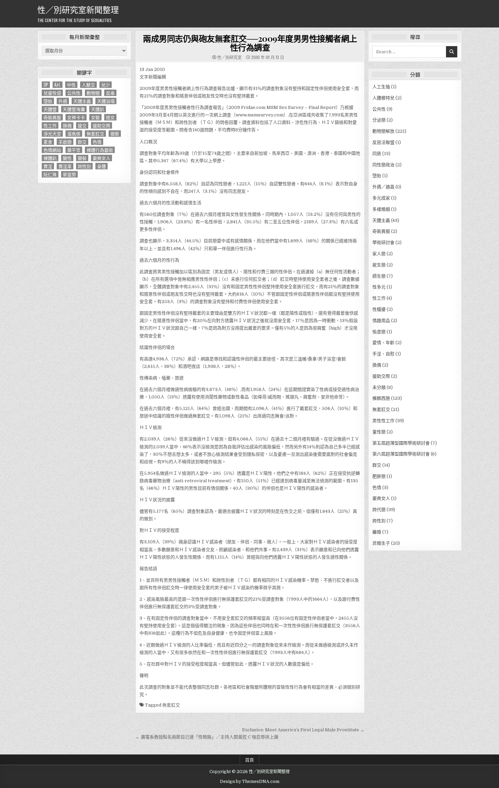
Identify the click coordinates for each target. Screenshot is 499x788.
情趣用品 (381, 320)
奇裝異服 (52, 117)
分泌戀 (379, 120)
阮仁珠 (50, 174)
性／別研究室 (229, 57)
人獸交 (88, 84)
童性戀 (379, 431)
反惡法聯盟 (383, 142)
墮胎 (47, 101)
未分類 (379, 387)
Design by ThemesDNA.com (249, 781)
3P (45, 84)
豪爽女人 (101, 158)
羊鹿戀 (65, 141)
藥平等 (73, 150)
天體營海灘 (74, 109)
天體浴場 (106, 101)
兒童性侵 (52, 93)
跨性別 (84, 166)
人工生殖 (381, 86)
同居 (376, 153)
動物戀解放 (383, 131)
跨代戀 (379, 509)
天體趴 (97, 109)
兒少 (105, 84)
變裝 (82, 158)
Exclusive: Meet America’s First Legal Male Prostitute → (303, 729)
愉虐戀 (379, 331)
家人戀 (379, 253)
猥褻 (114, 133)
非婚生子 (381, 543)
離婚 (376, 531)
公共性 (73, 93)
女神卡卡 (76, 117)
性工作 (50, 125)
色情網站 (52, 150)
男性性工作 (383, 420)
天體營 (50, 109)
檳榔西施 (381, 398)
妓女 (110, 117)
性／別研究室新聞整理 (78, 9)
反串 (110, 93)
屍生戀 (379, 264)
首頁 (249, 759)
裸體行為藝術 (100, 150)
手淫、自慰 (383, 353)
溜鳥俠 (73, 133)
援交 (82, 125)
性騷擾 (379, 309)
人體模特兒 (383, 97)
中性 (71, 84)
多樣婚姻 (381, 209)
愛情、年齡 (383, 342)
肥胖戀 (379, 476)
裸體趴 (50, 158)
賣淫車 (65, 166)
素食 (47, 141)
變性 (67, 158)
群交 (82, 141)
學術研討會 (383, 242)
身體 (101, 166)
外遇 (62, 101)
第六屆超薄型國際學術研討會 (401, 453)
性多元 (379, 286)
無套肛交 (95, 133)
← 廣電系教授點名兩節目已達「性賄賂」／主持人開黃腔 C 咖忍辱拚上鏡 (206, 736)
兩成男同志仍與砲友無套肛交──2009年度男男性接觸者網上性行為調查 (250, 43)
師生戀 (379, 276)
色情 (97, 141)
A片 (57, 84)
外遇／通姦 (383, 186)
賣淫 (47, 166)
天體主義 (82, 101)
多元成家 (381, 198)
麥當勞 (69, 174)
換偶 (67, 125)
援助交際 (101, 125)
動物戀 (93, 93)
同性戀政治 (383, 164)
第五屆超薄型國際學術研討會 (401, 443)
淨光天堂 (52, 133)
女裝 (95, 117)
